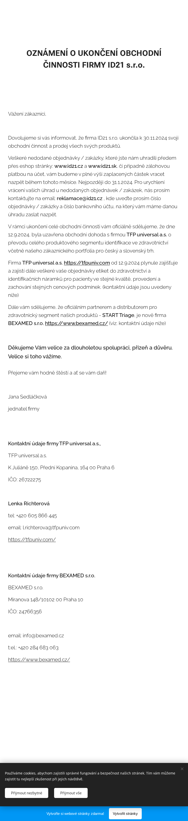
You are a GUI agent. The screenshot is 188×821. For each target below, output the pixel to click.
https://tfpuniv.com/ (32, 540)
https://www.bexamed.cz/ (76, 323)
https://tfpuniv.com (87, 263)
